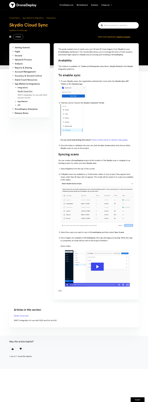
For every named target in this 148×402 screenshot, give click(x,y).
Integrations (51, 18)
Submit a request (123, 37)
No (20, 349)
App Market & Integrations (33, 18)
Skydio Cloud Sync (25, 91)
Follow (18, 37)
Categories (105, 5)
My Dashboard (82, 5)
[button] (29, 47)
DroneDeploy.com (66, 5)
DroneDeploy (14, 18)
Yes (12, 349)
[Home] (22, 5)
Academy (94, 5)
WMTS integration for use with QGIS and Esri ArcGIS (35, 320)
